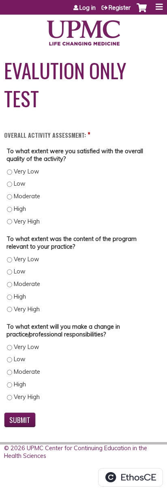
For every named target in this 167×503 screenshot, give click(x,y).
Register (120, 8)
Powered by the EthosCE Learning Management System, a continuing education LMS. (130, 477)
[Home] (83, 30)
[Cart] (142, 11)
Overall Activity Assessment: (45, 135)
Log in (87, 8)
